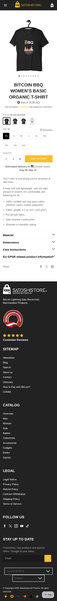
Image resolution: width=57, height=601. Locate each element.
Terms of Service (12, 503)
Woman (7, 423)
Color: (14, 115)
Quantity (7, 153)
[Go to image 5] (28, 76)
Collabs (7, 391)
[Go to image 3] (23, 76)
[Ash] (32, 121)
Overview (8, 413)
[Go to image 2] (21, 76)
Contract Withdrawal (14, 494)
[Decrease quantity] (6, 159)
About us (8, 372)
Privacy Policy (11, 484)
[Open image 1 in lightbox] (28, 46)
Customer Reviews (15, 339)
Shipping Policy (11, 499)
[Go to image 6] (30, 76)
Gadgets (7, 447)
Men (5, 418)
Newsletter (9, 357)
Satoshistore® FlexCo (30, 588)
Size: (6, 129)
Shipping (23, 107)
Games (7, 457)
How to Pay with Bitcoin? (16, 387)
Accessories (10, 443)
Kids (5, 428)
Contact (7, 377)
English (19, 578)
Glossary (8, 382)
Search (7, 367)
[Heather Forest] (15, 121)
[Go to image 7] (33, 76)
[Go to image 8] (35, 76)
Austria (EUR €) (15, 571)
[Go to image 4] (26, 76)
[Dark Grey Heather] (23, 121)
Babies (6, 433)
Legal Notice (10, 479)
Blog (5, 362)
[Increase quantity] (20, 159)
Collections (9, 438)
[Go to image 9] (37, 76)
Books (6, 452)
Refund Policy (10, 489)
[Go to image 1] (19, 76)
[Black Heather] (6, 121)
